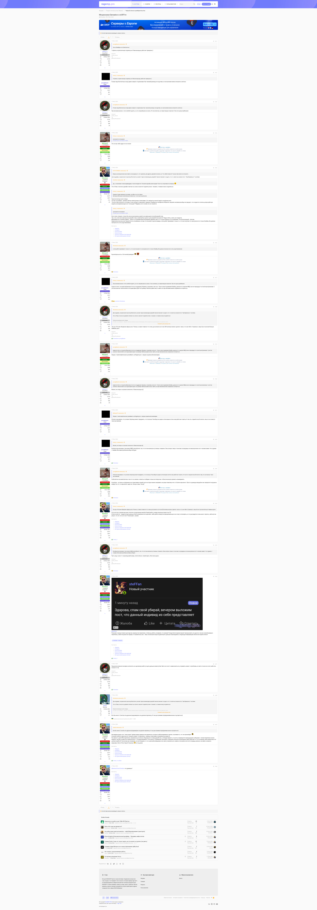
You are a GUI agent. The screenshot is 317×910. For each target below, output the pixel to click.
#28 (216, 306)
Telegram (117, 228)
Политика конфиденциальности (192, 897)
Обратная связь (168, 897)
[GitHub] (214, 904)
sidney (211, 848)
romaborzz (210, 822)
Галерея (143, 881)
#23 (216, 101)
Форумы (143, 878)
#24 (216, 133)
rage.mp (119, 903)
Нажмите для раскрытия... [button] (164, 323)
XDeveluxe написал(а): (118, 245)
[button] (141, 4)
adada (105, 705)
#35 (216, 545)
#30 (216, 379)
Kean (106, 853)
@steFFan (114, 631)
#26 (216, 242)
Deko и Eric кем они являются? (113, 826)
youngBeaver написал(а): (119, 44)
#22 (216, 72)
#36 (216, 576)
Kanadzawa (107, 828)
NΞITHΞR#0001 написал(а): (119, 170)
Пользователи (144, 887)
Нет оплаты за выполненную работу (115, 851)
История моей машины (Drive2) (122, 236)
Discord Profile (118, 231)
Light (107, 897)
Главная (208, 897)
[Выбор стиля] (212, 4)
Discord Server (118, 233)
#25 (216, 167)
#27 (216, 277)
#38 (216, 695)
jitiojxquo (107, 858)
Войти (180, 878)
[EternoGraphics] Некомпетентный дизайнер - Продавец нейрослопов (124, 836)
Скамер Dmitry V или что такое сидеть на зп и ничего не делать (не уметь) (126, 841)
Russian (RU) (115, 897)
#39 (216, 724)
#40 (216, 766)
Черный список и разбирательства (123, 823)
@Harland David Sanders (118, 768)
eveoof (106, 823)
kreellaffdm (210, 853)
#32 (216, 439)
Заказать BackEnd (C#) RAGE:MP (123, 234)
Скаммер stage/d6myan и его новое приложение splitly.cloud (122, 846)
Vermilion (210, 832)
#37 (216, 664)
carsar (106, 838)
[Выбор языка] (214, 4)
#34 (216, 503)
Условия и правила (178, 897)
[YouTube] (217, 904)
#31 (216, 410)
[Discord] (211, 904)
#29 (216, 344)
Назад (102, 37)
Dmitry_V (104, 51)
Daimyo (106, 833)
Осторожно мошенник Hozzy (113, 856)
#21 (216, 41)
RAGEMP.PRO (108, 901)
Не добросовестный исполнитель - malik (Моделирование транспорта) (125, 831)
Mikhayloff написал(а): (118, 413)
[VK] (209, 904)
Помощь (203, 897)
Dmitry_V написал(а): (118, 75)
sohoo (106, 843)
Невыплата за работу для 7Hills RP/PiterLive (117, 821)
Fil (105, 848)
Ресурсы (143, 884)
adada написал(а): (117, 727)
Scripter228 (210, 827)
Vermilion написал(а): (118, 180)
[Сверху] (211, 897)
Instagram (117, 230)
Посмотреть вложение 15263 (120, 140)
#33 (216, 468)
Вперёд (117, 37)
